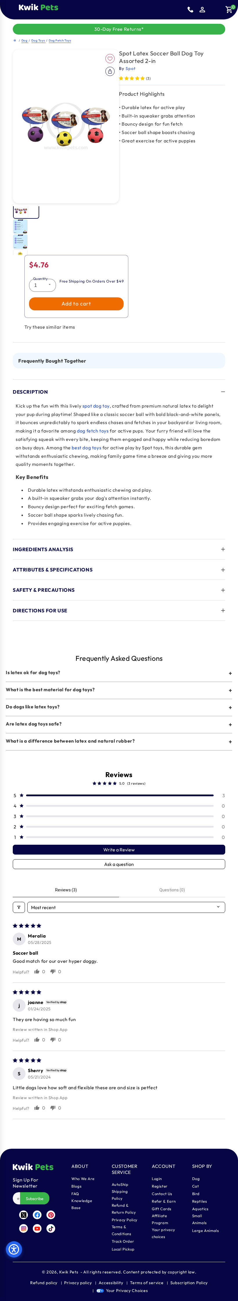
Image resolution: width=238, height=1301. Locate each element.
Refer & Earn (164, 1201)
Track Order (123, 1241)
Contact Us (162, 1193)
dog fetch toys (93, 431)
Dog (24, 40)
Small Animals (199, 1219)
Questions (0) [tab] (172, 890)
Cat (195, 1186)
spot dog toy (96, 406)
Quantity (40, 278)
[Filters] (19, 907)
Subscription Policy (189, 1282)
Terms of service (146, 1282)
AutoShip (120, 1184)
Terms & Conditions (121, 1230)
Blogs (76, 1186)
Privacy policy (78, 1282)
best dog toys (86, 447)
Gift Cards (162, 1208)
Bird (196, 1193)
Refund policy (43, 1282)
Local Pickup (123, 1249)
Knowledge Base (81, 1204)
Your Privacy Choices (127, 1290)
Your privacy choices (163, 1233)
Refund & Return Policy (124, 1209)
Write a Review (119, 850)
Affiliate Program (160, 1219)
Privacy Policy (125, 1219)
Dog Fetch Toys (60, 40)
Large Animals (205, 1230)
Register (159, 1186)
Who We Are (82, 1178)
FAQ (75, 1193)
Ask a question (119, 864)
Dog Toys (38, 40)
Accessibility (111, 1282)
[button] (63, 9)
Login (157, 1178)
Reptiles (199, 1201)
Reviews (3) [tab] (66, 890)
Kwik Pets (68, 1272)
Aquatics (200, 1208)
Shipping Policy (120, 1195)
